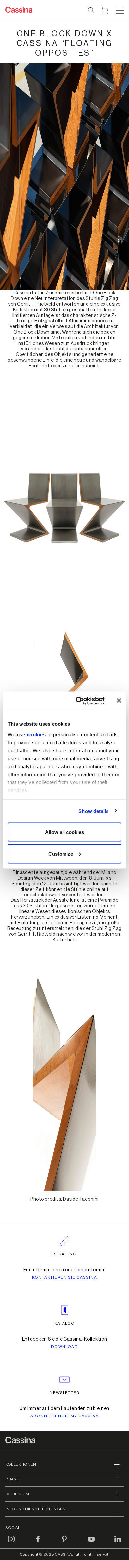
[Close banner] (119, 700)
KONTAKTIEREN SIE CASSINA (64, 1277)
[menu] (120, 10)
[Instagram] (11, 1543)
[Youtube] (91, 1543)
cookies (36, 734)
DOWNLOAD (64, 1347)
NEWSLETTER (65, 1393)
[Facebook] (38, 1543)
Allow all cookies (64, 832)
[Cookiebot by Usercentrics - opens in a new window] (78, 700)
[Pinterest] (64, 1543)
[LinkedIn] (118, 1543)
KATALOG (64, 1323)
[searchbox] (91, 10)
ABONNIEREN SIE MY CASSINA (64, 1416)
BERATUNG (64, 1254)
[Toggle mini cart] (104, 9)
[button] (119, 10)
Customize (60, 853)
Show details (93, 811)
